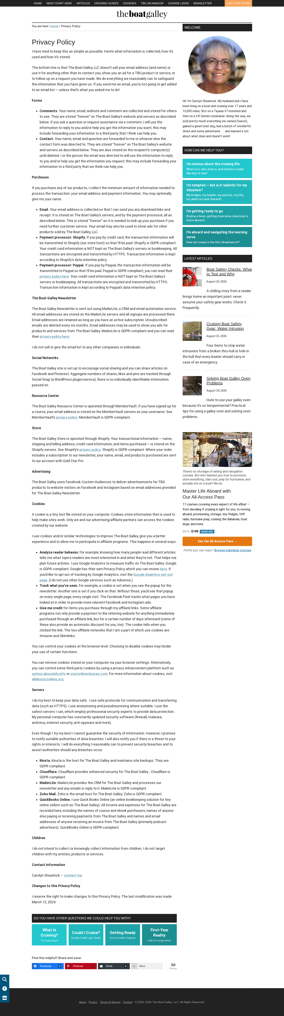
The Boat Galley (142, 13)
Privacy (93, 1002)
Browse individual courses (232, 550)
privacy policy (66, 417)
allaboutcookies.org (47, 679)
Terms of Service (110, 1002)
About (82, 1002)
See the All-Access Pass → (217, 541)
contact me (73, 875)
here (163, 569)
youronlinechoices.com (88, 674)
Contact (128, 1002)
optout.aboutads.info (49, 674)
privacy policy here (54, 276)
